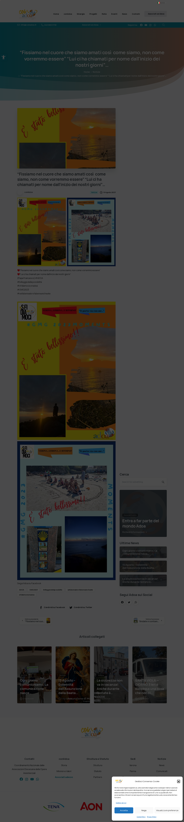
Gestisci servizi (121, 803)
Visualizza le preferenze (167, 810)
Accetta (124, 810)
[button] (178, 781)
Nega (143, 810)
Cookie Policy (141, 817)
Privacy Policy (152, 817)
